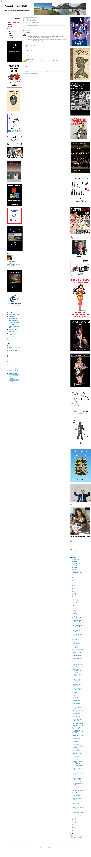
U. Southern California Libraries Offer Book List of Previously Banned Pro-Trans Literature (14, 363)
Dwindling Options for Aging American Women (77, 672)
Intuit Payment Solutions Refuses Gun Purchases (77, 661)
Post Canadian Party (76, 697)
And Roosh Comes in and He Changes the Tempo (77, 777)
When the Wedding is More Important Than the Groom (77, 618)
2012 (73, 818)
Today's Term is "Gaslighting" (77, 723)
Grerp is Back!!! (75, 759)
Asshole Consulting (76, 750)
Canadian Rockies (75, 691)
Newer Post (26, 71)
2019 (73, 588)
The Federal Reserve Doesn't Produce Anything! (77, 626)
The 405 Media (11, 331)
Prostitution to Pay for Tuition (77, 786)
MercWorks (11, 345)
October (74, 602)
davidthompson (75, 546)
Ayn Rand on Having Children (77, 735)
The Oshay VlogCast (12, 338)
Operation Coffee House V (77, 658)
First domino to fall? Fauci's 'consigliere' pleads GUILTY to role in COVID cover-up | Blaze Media (14, 369)
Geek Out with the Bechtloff (14, 314)
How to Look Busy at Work (77, 713)
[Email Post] (40, 25)
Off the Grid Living (75, 565)
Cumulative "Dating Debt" (77, 639)
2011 (73, 819)
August (74, 605)
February (74, 614)
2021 (73, 585)
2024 (73, 580)
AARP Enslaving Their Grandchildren (76, 801)
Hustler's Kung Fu (12, 316)
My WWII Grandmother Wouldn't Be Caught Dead (77, 731)
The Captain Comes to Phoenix (78, 718)
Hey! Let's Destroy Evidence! (77, 758)
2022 (73, 583)
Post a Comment (28, 69)
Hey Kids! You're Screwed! (77, 743)
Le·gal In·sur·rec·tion (13, 361)
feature (28, 22)
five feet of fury (75, 567)
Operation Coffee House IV (77, 738)
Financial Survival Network (14, 322)
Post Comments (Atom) (32, 73)
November (75, 600)
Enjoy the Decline (75, 711)
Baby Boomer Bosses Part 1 (77, 796)
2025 (73, 579)
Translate (79, 837)
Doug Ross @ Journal (13, 373)
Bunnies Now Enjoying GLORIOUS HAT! (76, 680)
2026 (73, 577)
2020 (73, 586)
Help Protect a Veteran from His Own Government (78, 621)
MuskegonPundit (12, 367)
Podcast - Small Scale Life (13, 318)
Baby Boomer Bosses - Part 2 (77, 645)
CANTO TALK (11, 324)
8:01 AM (27, 66)
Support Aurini (75, 748)
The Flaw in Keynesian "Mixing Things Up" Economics (78, 811)
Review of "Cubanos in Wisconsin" (76, 667)
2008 (73, 824)
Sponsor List (74, 692)
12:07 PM (28, 46)
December (75, 599)
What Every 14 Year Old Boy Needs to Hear (77, 635)
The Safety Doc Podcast (13, 329)
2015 (73, 594)
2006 (73, 827)
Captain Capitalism (16, 5)
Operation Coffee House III (77, 744)
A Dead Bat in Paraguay (76, 755)
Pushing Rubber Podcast (13, 320)
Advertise (74, 694)
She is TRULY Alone (76, 700)
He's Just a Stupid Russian (77, 815)
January (74, 616)
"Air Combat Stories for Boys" (77, 765)
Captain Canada (75, 698)
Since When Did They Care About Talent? (77, 647)
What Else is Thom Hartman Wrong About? (77, 728)
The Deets (74, 569)
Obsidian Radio (11, 340)
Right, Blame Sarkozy (76, 632)
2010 (73, 821)
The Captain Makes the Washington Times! (76, 643)
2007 (73, 825)
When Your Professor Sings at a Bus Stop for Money (77, 779)
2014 (73, 596)
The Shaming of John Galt (77, 753)
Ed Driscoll (74, 557)
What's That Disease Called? (77, 751)
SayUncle (74, 549)
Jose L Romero (75, 553)
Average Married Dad (76, 551)
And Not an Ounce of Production (76, 788)
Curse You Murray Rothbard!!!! (77, 812)
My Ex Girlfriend (75, 714)
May (73, 610)
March (74, 613)
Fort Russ (74, 555)
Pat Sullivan (28, 59)
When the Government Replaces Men (76, 637)
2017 (73, 591)
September (75, 603)
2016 (73, 593)
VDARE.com (74, 561)
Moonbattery (11, 378)
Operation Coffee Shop (76, 763)
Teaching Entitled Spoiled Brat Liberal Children (77, 720)
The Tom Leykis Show (13, 336)
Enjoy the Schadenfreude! (77, 650)
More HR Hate (75, 766)
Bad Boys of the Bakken (76, 655)
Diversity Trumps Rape (76, 641)
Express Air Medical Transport (77, 710)
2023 (73, 582)
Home (46, 71)
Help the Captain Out (76, 795)
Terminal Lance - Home (13, 350)
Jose (27, 32)
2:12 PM (27, 55)
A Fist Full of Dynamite (76, 736)
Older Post (65, 71)
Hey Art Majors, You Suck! (77, 741)
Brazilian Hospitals (75, 756)
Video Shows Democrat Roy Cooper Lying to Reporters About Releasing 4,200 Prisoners (14, 358)
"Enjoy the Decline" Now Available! (76, 793)
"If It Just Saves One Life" (76, 716)
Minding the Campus (76, 563)
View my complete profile (11, 266)
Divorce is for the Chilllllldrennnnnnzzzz (77, 670)
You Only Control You (76, 803)
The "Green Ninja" (75, 657)
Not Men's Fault (75, 814)
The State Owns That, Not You (77, 652)
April (73, 611)
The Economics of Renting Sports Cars (77, 685)
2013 (73, 597)
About (73, 695)
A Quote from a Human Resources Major (76, 689)
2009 (73, 822)
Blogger (50, 847)
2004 (73, 830)
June (74, 608)
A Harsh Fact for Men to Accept (77, 649)
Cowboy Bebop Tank (76, 703)
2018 (73, 590)
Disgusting (74, 662)
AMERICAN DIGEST (75, 559)
